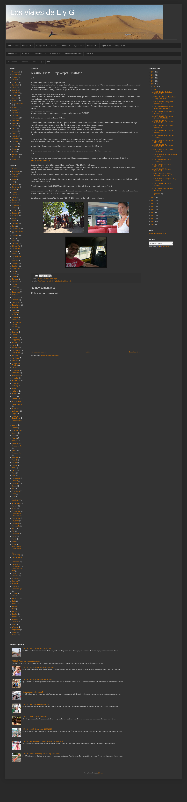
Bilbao (14, 208)
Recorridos (12, 62)
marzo (155, 86)
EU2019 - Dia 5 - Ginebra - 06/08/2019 (36, 704)
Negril (14, 470)
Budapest (15, 213)
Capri (14, 238)
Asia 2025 (89, 54)
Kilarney (15, 383)
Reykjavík (15, 521)
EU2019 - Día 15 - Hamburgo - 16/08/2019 (37, 729)
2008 (153, 72)
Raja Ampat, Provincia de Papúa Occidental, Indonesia (54, 281)
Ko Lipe (14, 394)
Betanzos (15, 205)
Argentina (15, 75)
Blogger (101, 773)
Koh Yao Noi (16, 401)
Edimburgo (16, 292)
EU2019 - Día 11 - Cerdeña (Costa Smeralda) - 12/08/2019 (43, 741)
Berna (14, 203)
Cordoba (15, 261)
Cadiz (14, 221)
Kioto (14, 388)
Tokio (14, 609)
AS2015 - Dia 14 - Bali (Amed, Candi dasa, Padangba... (162, 107)
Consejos (24, 62)
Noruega (15, 141)
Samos (14, 544)
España (14, 101)
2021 (153, 209)
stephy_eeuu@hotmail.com (41, 160)
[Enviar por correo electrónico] (40, 276)
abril (154, 89)
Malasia (15, 136)
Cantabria (15, 236)
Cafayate (15, 223)
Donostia (15, 282)
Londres (15, 428)
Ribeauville (16, 526)
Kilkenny (15, 386)
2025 (153, 221)
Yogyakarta (16, 630)
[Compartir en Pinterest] (50, 276)
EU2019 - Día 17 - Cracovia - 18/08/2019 (37, 649)
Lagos (14, 414)
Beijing (14, 190)
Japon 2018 (106, 45)
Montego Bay (16, 453)
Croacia (15, 90)
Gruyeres (15, 337)
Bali (13, 182)
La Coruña (15, 411)
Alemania (15, 72)
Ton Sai (14, 614)
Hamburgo (15, 342)
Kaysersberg (16, 375)
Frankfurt (15, 317)
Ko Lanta (15, 391)
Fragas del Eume (15, 314)
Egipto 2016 (79, 45)
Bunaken (15, 216)
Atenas (14, 179)
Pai (13, 488)
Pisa (13, 496)
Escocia (15, 98)
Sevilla (14, 586)
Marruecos (15, 139)
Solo (13, 596)
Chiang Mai (16, 246)
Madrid (14, 438)
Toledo (14, 611)
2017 (153, 201)
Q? (48, 62)
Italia (13, 128)
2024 (153, 218)
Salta (14, 541)
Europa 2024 (55, 54)
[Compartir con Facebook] (48, 276)
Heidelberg (16, 348)
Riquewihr (15, 534)
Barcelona (15, 187)
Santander (15, 562)
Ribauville (15, 523)
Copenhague (16, 256)
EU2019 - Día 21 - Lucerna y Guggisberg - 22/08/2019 (41, 754)
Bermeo (15, 200)
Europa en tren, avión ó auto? (33, 692)
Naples (14, 462)
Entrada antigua (134, 352)
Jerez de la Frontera (16, 364)
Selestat (15, 584)
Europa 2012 (27, 45)
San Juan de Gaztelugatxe (16, 547)
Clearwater (16, 249)
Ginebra (15, 327)
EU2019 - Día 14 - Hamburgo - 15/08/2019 (37, 679)
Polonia (14, 144)
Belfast (14, 192)
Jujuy (14, 368)
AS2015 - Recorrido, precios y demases (26, 661)
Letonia (14, 425)
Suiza (14, 152)
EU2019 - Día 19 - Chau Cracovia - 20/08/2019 (39, 667)
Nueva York (16, 478)
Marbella (15, 443)
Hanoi (14, 345)
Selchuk (15, 581)
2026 (153, 224)
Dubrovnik (15, 289)
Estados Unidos (17, 103)
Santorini (15, 573)
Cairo (14, 226)
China (14, 88)
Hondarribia (16, 350)
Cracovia (15, 263)
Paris (14, 494)
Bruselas (15, 82)
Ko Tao (14, 396)
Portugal (15, 147)
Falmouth (15, 308)
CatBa (14, 241)
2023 (153, 215)
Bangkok (15, 184)
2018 (153, 204)
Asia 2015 (66, 45)
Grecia (14, 110)
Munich (14, 460)
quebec (14, 635)
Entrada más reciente (39, 352)
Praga (14, 508)
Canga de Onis (17, 231)
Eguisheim (15, 297)
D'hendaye (16, 269)
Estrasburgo (16, 305)
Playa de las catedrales (16, 500)
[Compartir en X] (45, 276)
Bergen (14, 195)
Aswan (14, 177)
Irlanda (14, 123)
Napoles (15, 465)
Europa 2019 (120, 45)
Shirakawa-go (17, 589)
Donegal (15, 279)
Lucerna (15, 433)
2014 (153, 81)
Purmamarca (16, 511)
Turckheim (15, 619)
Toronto (14, 617)
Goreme (15, 329)
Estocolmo (15, 302)
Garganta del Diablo (16, 323)
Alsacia (14, 169)
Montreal (15, 457)
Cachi (14, 218)
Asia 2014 (55, 45)
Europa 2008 (13, 45)
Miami (14, 450)
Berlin (14, 197)
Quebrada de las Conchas (16, 514)
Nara (14, 468)
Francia (14, 108)
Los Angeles (16, 430)
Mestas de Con (17, 446)
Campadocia (16, 229)
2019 (153, 207)
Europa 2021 (13, 54)
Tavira (14, 604)
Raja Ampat (53, 278)
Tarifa (14, 601)
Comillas (15, 254)
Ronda (14, 539)
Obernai (15, 481)
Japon (14, 134)
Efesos (14, 295)
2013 (153, 78)
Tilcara (14, 606)
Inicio (88, 352)
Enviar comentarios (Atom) (50, 355)
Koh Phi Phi (16, 399)
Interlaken (15, 361)
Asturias (15, 174)
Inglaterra (15, 121)
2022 (153, 212)
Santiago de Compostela (16, 565)
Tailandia (15, 154)
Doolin (14, 284)
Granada (15, 332)
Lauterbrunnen (17, 421)
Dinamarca (16, 93)
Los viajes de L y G (42, 12)
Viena (14, 624)
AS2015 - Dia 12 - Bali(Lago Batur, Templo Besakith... (164, 98)
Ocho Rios (15, 483)
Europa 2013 (41, 45)
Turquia (14, 157)
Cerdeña (15, 243)
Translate (165, 247)
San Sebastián (17, 557)
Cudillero (15, 266)
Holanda (15, 113)
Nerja (14, 473)
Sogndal (15, 593)
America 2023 (40, 54)
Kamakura (15, 370)
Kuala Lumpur (17, 404)
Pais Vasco (16, 491)
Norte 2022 (26, 54)
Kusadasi (15, 408)
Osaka (14, 486)
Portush (14, 506)
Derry (14, 271)
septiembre (157, 194)
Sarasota (15, 576)
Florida (14, 310)
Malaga (14, 441)
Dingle (14, 274)
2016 (153, 198)
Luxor (14, 435)
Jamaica (15, 131)
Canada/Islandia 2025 (73, 54)
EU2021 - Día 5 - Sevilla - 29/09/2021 (35, 717)
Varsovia (15, 622)
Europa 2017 (92, 45)
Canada (15, 85)
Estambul (15, 300)
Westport (15, 627)
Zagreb (14, 632)
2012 (153, 75)
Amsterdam (16, 171)
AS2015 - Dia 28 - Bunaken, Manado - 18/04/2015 (162, 175)
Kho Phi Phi (16, 381)
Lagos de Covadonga (16, 417)
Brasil (14, 80)
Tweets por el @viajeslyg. (157, 234)
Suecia (14, 149)
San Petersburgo (16, 554)
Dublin (14, 287)
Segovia (15, 578)
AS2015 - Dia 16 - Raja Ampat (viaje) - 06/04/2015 (162, 117)
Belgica (14, 77)
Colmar (14, 251)
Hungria (15, 115)
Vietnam (15, 160)
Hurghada (15, 358)
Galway (14, 320)
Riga (13, 528)
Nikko (14, 475)
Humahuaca (16, 353)
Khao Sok (15, 378)
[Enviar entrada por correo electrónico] (36, 275)
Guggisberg (16, 340)
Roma (14, 536)
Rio (13, 531)
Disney (14, 276)
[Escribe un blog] (43, 276)
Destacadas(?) (38, 62)
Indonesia (46, 278)
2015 (153, 84)
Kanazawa (15, 373)
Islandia (15, 126)
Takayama (15, 598)
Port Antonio (16, 503)
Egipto (14, 95)
